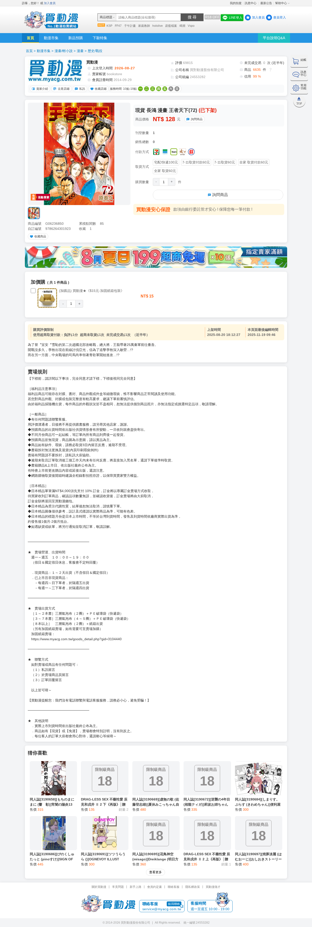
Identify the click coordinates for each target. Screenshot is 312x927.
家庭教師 (144, 25)
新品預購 (75, 38)
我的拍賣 (236, 3)
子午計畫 (130, 25)
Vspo (191, 25)
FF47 (118, 25)
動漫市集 (51, 38)
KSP (109, 25)
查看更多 (155, 872)
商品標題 (106, 17)
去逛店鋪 (63, 88)
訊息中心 (251, 3)
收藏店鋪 (101, 88)
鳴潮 (182, 25)
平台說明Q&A (274, 38)
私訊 (82, 88)
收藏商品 (40, 236)
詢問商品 (197, 119)
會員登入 (279, 17)
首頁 (30, 38)
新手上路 (135, 887)
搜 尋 (192, 17)
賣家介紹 (42, 88)
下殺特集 (100, 38)
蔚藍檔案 (171, 25)
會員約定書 (154, 887)
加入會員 (50, 3)
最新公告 (266, 3)
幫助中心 (281, 3)
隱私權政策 (192, 887)
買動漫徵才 (213, 887)
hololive (157, 25)
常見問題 (118, 887)
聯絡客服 (173, 887)
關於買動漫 (99, 887)
